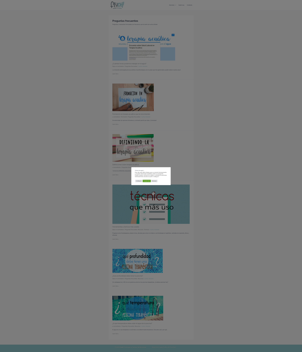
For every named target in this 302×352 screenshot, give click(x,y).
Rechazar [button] (154, 181)
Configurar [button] (138, 181)
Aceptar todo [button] (147, 181)
